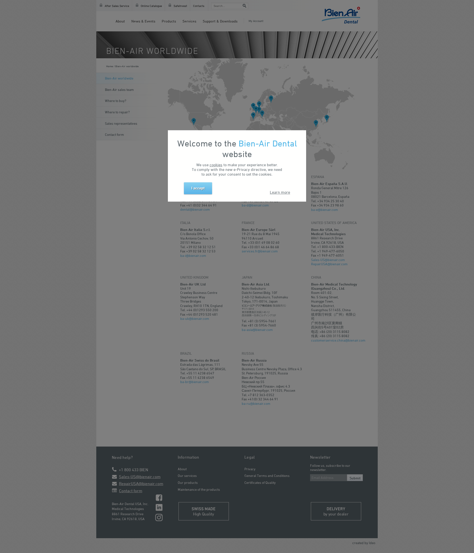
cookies (216, 165)
